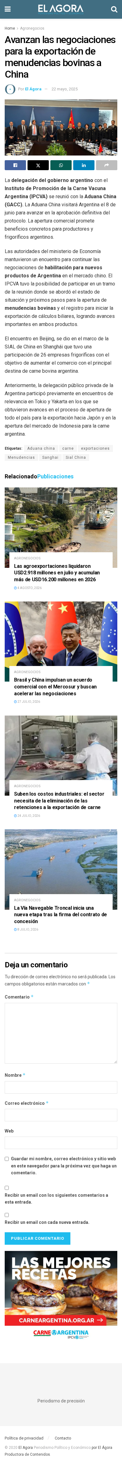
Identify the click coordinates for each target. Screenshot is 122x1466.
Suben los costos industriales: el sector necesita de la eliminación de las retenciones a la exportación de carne (59, 800)
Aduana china (41, 448)
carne (68, 448)
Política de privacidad (24, 1438)
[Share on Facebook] (15, 165)
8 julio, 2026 (27, 929)
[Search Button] (114, 9)
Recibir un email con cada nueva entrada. (47, 1222)
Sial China (76, 457)
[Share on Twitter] (38, 165)
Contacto (63, 1438)
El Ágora (33, 89)
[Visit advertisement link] (61, 1297)
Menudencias (21, 457)
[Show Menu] (8, 9)
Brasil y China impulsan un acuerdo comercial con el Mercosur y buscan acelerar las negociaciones (55, 686)
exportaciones (95, 448)
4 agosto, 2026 (29, 588)
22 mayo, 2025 (65, 89)
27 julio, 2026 (28, 701)
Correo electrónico (27, 1103)
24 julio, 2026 (28, 815)
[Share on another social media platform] (106, 165)
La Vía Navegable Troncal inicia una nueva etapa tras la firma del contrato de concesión (60, 914)
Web (9, 1130)
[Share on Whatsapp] (61, 165)
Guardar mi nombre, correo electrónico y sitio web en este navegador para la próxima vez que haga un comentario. (64, 1165)
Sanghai (50, 457)
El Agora (26, 1447)
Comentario (19, 997)
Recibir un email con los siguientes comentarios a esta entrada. (56, 1199)
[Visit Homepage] (61, 9)
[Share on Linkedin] (83, 165)
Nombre (15, 1075)
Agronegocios (32, 28)
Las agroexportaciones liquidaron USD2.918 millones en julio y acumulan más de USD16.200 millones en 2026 (57, 572)
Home (10, 28)
